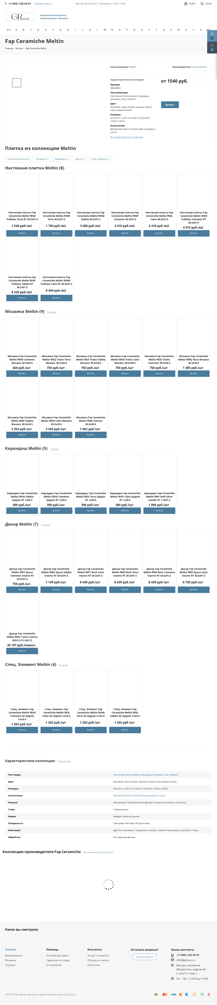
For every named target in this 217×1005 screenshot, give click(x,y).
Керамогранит (14, 955)
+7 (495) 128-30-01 (188, 955)
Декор (80, 158)
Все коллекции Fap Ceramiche (98, 852)
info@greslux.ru (185, 960)
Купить (22, 233)
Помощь (52, 949)
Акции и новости (98, 955)
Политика (93, 965)
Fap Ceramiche (199, 66)
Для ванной (119, 795)
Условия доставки (57, 955)
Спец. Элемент (100, 158)
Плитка (10, 949)
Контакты (94, 949)
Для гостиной (133, 795)
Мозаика (42, 158)
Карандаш (62, 158)
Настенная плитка (19, 158)
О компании (54, 965)
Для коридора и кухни (153, 795)
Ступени (10, 965)
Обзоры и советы (98, 960)
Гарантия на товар (57, 960)
